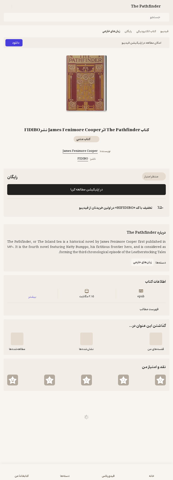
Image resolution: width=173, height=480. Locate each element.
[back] (166, 6)
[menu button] (6, 6)
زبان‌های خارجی (111, 31)
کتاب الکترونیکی (146, 31)
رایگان (128, 31)
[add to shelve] (156, 339)
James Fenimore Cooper (80, 151)
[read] (17, 339)
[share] (81, 118)
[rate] (160, 380)
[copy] (10, 207)
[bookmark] (91, 118)
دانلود (15, 42)
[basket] (17, 6)
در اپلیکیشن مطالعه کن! (87, 189)
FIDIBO (82, 158)
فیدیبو (164, 31)
